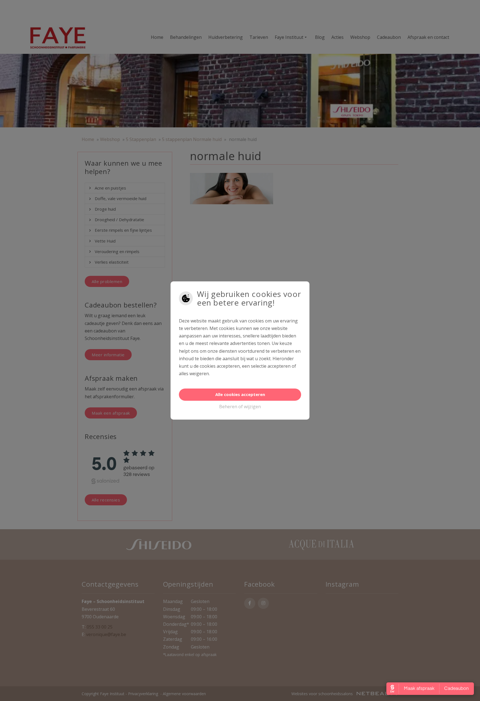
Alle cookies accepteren (240, 394)
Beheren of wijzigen (240, 407)
